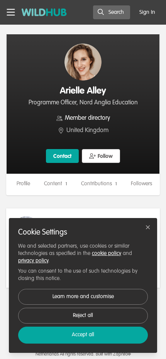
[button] (101, 156)
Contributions (99, 183)
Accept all (83, 334)
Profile (23, 183)
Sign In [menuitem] (147, 12)
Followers (144, 183)
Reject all (83, 315)
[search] (111, 12)
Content (55, 183)
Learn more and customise (83, 296)
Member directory (87, 118)
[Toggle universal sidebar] (11, 12)
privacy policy (33, 260)
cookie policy (106, 253)
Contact (62, 156)
